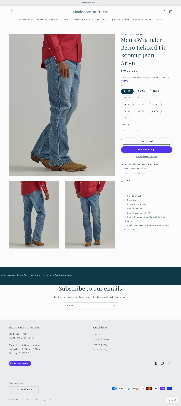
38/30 (155, 104)
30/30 (141, 91)
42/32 (128, 119)
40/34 (155, 111)
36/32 (142, 105)
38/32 (128, 112)
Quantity (125, 125)
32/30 (156, 91)
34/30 (142, 99)
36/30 (127, 104)
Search (96, 334)
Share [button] (127, 181)
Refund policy (100, 345)
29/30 (127, 91)
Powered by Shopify (44, 400)
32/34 (128, 99)
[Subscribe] (114, 305)
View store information (135, 173)
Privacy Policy (100, 350)
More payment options (146, 156)
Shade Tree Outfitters (25, 400)
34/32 (156, 99)
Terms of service (101, 339)
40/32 (142, 112)
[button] (12, 11)
